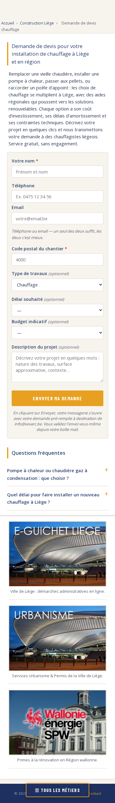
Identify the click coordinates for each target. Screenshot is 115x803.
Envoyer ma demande (57, 398)
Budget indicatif (40, 321)
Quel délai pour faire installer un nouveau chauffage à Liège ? (53, 498)
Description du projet (45, 347)
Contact (94, 793)
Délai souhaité (38, 299)
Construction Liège (37, 23)
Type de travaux (40, 273)
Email (18, 207)
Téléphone (23, 186)
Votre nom (25, 161)
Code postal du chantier (39, 249)
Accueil (7, 23)
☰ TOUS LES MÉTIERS (57, 790)
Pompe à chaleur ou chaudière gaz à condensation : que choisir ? (47, 474)
